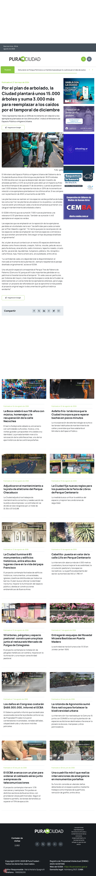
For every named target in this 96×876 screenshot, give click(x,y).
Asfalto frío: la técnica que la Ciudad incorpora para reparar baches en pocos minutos (70, 414)
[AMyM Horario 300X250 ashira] (78, 167)
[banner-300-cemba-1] (78, 195)
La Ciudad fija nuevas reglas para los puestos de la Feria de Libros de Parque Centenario (72, 489)
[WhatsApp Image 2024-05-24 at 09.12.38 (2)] (32, 133)
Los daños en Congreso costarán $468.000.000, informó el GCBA (24, 705)
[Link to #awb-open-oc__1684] (89, 59)
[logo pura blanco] (49, 829)
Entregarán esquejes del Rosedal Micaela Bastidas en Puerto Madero (72, 638)
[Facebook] (34, 310)
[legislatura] (78, 107)
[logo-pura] (25, 57)
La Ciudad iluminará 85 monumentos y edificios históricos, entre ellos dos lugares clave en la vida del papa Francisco (23, 561)
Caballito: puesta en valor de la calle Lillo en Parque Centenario (71, 556)
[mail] (60, 844)
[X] (39, 310)
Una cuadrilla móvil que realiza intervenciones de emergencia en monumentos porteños (70, 776)
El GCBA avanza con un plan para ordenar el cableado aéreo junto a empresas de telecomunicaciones (23, 777)
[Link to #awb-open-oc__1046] (83, 59)
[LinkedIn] (44, 310)
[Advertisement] (48, 22)
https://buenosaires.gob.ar (75, 866)
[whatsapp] (54, 844)
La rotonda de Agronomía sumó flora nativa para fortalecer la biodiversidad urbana (71, 707)
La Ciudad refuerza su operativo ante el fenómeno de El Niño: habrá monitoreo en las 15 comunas (55, 70)
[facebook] (37, 844)
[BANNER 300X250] (78, 79)
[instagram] (49, 844)
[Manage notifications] (5, 871)
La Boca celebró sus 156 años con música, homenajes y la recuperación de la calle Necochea (24, 416)
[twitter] (43, 844)
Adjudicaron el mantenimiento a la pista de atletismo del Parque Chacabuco (23, 489)
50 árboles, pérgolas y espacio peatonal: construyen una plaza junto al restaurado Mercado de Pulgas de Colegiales (23, 640)
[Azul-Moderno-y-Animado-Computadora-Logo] (78, 135)
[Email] (58, 310)
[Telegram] (53, 310)
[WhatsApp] (48, 310)
